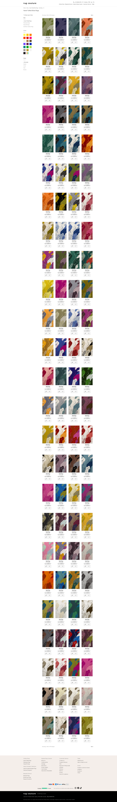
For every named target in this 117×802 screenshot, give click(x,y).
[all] (27, 53)
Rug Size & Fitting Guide (64, 765)
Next (92, 15)
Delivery (61, 769)
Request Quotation (27, 779)
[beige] (24, 41)
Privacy (61, 772)
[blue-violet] (24, 44)
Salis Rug (48, 37)
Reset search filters (29, 15)
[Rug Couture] (29, 2)
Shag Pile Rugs (26, 24)
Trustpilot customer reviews (83, 767)
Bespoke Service (68, 4)
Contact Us (61, 760)
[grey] (24, 50)
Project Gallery (44, 767)
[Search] (93, 2)
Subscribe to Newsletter (46, 770)
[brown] (30, 41)
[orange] (30, 35)
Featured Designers (27, 770)
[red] (27, 38)
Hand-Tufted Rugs (27, 760)
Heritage (43, 764)
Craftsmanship (44, 762)
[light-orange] (27, 35)
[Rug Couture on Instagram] (75, 788)
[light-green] (30, 47)
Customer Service (87, 4)
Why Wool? (43, 765)
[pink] (30, 38)
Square (24, 64)
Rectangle (26, 62)
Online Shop (61, 4)
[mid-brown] (27, 41)
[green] (27, 47)
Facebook (79, 771)
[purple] (27, 44)
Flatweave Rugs (26, 22)
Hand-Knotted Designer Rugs (29, 768)
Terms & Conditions (63, 774)
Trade (93, 4)
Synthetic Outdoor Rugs (28, 26)
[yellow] (24, 35)
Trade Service (80, 760)
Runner (24, 69)
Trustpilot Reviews (63, 762)
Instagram (79, 769)
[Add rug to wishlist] (49, 42)
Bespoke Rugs (26, 775)
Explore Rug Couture (77, 4)
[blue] (30, 44)
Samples (61, 767)
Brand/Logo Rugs (27, 777)
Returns (61, 770)
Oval (24, 67)
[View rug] (46, 42)
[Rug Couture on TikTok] (81, 788)
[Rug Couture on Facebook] (78, 788)
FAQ (60, 764)
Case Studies (44, 769)
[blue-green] (24, 47)
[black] (24, 53)
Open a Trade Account (82, 762)
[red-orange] (24, 38)
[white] (30, 50)
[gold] (27, 50)
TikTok (78, 772)
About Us (43, 760)
